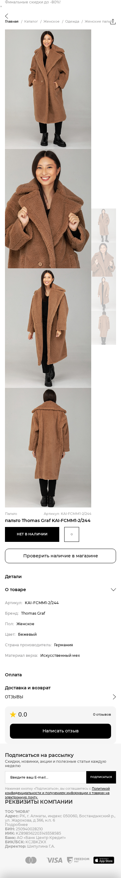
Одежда (72, 21)
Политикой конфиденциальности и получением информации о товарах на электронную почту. (57, 793)
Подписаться (101, 777)
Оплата (13, 675)
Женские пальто (99, 21)
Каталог (31, 21)
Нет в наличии (32, 534)
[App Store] (104, 860)
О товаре (15, 589)
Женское (51, 21)
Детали (13, 576)
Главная (12, 21)
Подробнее (16, 824)
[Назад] (6, 16)
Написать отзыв (61, 731)
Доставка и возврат (28, 688)
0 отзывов (102, 714)
